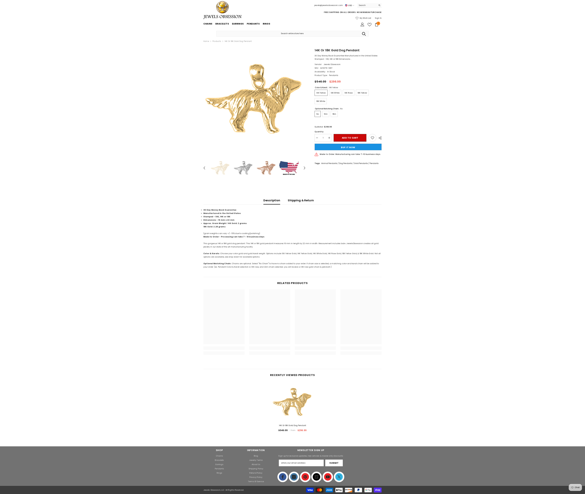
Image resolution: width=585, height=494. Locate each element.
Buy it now (348, 147)
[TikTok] (316, 477)
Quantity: (319, 131)
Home (206, 41)
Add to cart (350, 137)
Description (271, 200)
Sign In (378, 18)
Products (217, 41)
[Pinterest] (305, 477)
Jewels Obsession (332, 64)
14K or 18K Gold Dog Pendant (292, 425)
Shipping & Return (301, 200)
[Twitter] (339, 477)
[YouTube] (328, 477)
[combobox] (367, 5)
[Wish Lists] (369, 24)
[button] (204, 168)
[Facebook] (282, 477)
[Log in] (362, 24)
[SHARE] (379, 138)
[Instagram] (294, 477)
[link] (224, 348)
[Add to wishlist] (372, 138)
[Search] (369, 5)
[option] (254, 99)
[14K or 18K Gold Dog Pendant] (292, 402)
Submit (334, 462)
